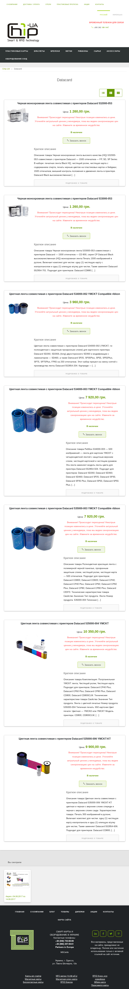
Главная (19, 911)
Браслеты (39, 51)
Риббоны (83, 51)
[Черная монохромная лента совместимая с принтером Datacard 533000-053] (18, 219)
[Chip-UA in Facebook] (103, 933)
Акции (86, 4)
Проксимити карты (100, 985)
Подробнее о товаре (76, 183)
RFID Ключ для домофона (100, 977)
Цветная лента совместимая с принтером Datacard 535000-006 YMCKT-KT (65, 738)
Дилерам (79, 911)
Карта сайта (64, 920)
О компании (12, 4)
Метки (69, 51)
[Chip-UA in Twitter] (111, 933)
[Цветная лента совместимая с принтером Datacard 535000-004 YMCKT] (33, 669)
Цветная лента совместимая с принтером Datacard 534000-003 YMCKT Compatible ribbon (64, 389)
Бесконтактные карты (33, 981)
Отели (48, 4)
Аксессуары (113, 51)
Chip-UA (6, 68)
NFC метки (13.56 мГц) (66, 975)
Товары (65, 911)
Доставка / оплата (31, 4)
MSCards (65, 952)
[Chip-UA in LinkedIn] (95, 933)
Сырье (97, 51)
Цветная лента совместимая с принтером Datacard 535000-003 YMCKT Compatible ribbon (64, 508)
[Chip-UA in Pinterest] (118, 933)
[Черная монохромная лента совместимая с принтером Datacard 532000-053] (18, 124)
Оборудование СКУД (16, 59)
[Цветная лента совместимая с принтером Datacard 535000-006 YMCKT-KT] (34, 787)
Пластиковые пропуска (67, 4)
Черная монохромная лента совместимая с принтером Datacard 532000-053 (64, 103)
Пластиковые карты (17, 51)
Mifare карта (100, 981)
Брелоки (55, 51)
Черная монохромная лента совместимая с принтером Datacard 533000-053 (64, 198)
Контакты (99, 4)
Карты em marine (33, 975)
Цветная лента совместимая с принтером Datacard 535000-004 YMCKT (65, 623)
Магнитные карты (33, 978)
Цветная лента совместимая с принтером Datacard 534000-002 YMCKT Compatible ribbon (64, 294)
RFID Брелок (66, 981)
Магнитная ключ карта (66, 978)
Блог (52, 911)
